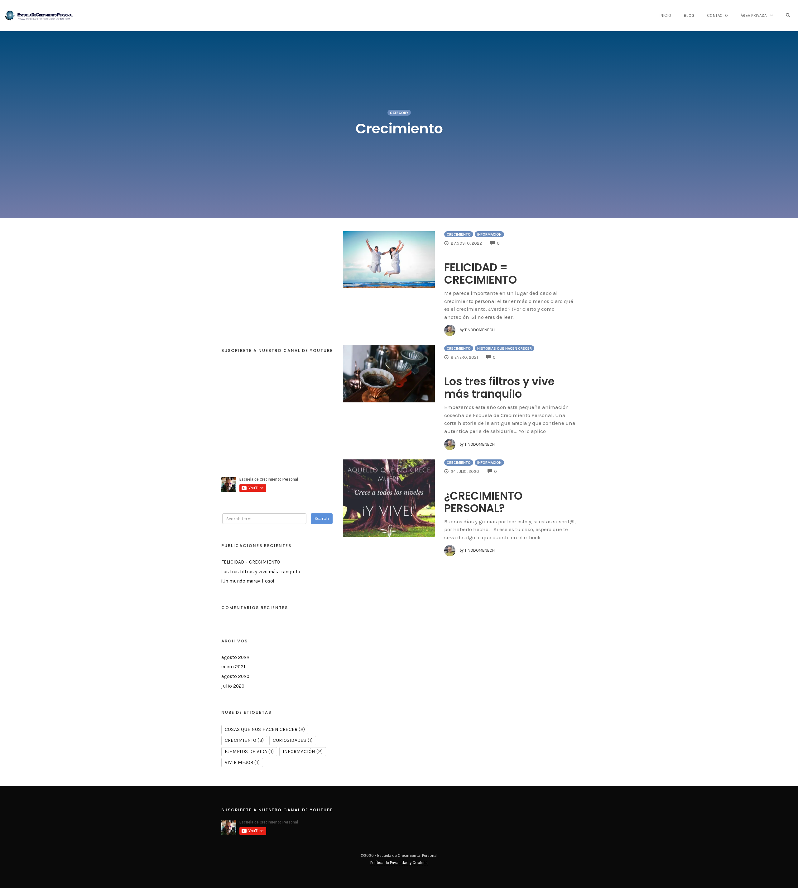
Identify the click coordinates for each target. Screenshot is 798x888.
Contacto (717, 15)
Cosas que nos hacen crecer (265, 729)
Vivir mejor (242, 762)
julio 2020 (232, 686)
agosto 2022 (235, 657)
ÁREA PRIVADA (754, 15)
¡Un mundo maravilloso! (247, 581)
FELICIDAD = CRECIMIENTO (480, 273)
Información (303, 751)
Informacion (489, 234)
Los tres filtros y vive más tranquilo (499, 387)
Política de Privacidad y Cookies (399, 862)
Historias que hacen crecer (504, 348)
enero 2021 (233, 667)
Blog (689, 15)
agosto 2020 (235, 676)
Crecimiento (459, 234)
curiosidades (293, 740)
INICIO (665, 15)
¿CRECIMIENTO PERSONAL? (483, 502)
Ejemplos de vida (249, 751)
